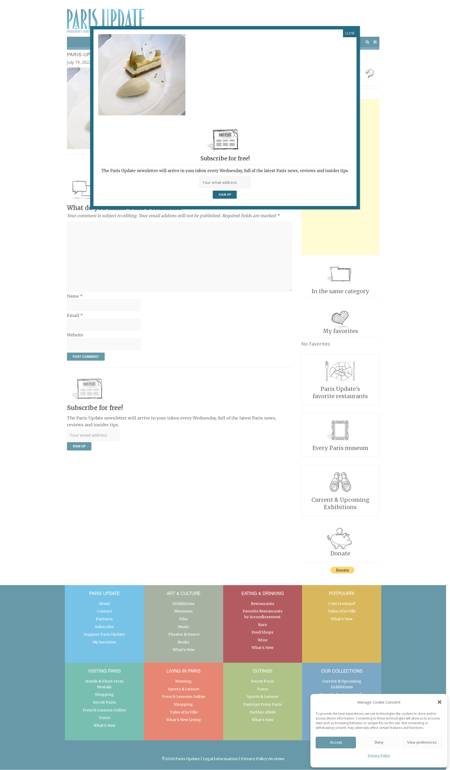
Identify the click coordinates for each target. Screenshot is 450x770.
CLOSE (349, 33)
